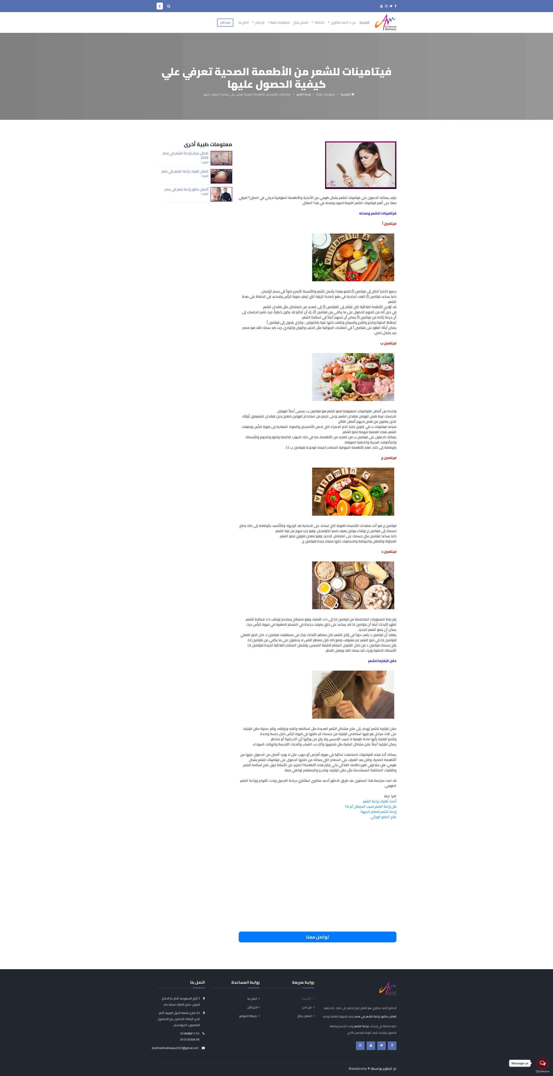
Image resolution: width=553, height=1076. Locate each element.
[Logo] (385, 22)
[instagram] (386, 6)
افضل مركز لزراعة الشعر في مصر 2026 (185, 155)
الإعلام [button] (259, 22)
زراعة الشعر (303, 94)
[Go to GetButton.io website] (543, 1071)
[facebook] (395, 6)
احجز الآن (225, 22)
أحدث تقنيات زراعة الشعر (379, 801)
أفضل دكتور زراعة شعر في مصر (186, 189)
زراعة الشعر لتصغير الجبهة (378, 811)
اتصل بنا (243, 22)
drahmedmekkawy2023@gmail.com (175, 1048)
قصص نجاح (300, 22)
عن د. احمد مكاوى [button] (343, 22)
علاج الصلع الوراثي (383, 817)
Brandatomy (358, 1068)
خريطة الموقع (248, 1016)
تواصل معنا (317, 937)
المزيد (205, 162)
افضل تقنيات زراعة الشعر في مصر (185, 171)
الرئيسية (364, 22)
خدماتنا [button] (319, 22)
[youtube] (381, 6)
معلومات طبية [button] (280, 22)
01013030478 (189, 1039)
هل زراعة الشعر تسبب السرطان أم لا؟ (370, 806)
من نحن (307, 1007)
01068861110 (189, 1033)
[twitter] (391, 6)
